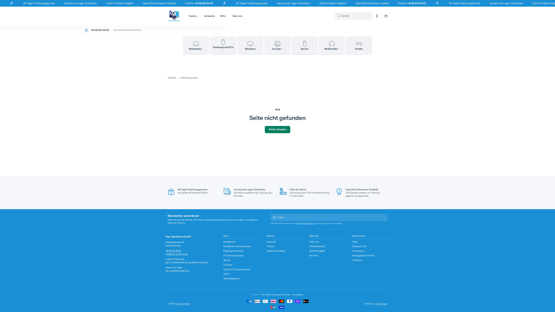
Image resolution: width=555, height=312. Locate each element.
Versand (356, 260)
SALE (226, 273)
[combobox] (354, 16)
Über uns (314, 241)
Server (226, 260)
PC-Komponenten (233, 255)
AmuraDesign (297, 295)
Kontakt (313, 255)
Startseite (172, 78)
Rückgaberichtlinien (363, 255)
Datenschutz (359, 246)
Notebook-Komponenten (237, 246)
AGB (354, 241)
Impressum (358, 250)
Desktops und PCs (233, 250)
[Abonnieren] (383, 217)
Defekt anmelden (275, 250)
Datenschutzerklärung (307, 223)
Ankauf (270, 246)
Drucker (227, 264)
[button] (385, 16)
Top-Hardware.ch (182, 303)
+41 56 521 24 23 (173, 250)
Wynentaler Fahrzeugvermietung (275, 295)
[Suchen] (337, 16)
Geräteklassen (317, 246)
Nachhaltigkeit (317, 250)
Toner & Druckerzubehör (236, 269)
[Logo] (174, 16)
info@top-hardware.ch (176, 254)
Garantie (271, 241)
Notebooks (229, 241)
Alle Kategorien (231, 278)
